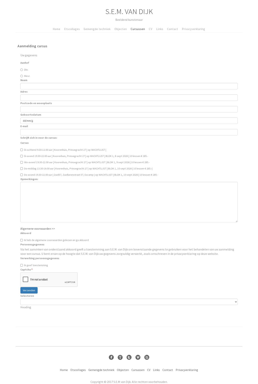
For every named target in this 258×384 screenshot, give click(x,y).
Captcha (26, 269)
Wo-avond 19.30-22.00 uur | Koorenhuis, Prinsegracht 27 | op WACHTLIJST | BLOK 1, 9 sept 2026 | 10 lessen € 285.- (87, 162)
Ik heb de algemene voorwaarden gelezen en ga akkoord (56, 240)
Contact (172, 29)
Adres (24, 91)
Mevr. (27, 76)
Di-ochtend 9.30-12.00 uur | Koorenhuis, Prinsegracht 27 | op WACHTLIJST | (65, 149)
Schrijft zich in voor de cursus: (38, 137)
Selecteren (27, 295)
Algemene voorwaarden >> (37, 228)
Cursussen (138, 29)
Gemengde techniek (97, 29)
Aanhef (24, 62)
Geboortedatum (30, 114)
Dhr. (26, 69)
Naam (23, 80)
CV (150, 29)
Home (56, 29)
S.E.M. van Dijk (129, 11)
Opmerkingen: (29, 179)
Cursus (24, 142)
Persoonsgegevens (32, 244)
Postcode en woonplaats (36, 103)
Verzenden (29, 290)
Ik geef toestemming (36, 265)
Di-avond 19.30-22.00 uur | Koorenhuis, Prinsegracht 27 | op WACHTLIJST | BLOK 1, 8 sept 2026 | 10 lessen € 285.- (86, 156)
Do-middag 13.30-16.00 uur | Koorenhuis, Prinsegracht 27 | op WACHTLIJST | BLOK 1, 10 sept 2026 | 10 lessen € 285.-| (88, 168)
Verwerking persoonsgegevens (39, 258)
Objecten (120, 29)
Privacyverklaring (193, 29)
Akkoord (25, 233)
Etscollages (72, 29)
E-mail (24, 126)
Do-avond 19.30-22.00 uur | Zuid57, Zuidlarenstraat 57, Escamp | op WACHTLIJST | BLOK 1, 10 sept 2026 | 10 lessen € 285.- (91, 174)
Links (159, 29)
